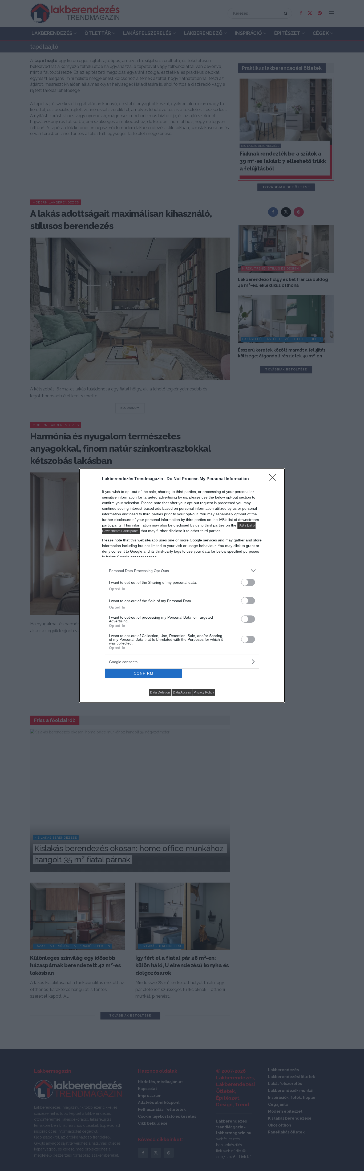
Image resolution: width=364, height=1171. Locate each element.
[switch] (248, 582)
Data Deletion (160, 692)
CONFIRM (143, 673)
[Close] (274, 479)
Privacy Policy (204, 692)
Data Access (182, 692)
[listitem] (182, 570)
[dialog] (182, 585)
